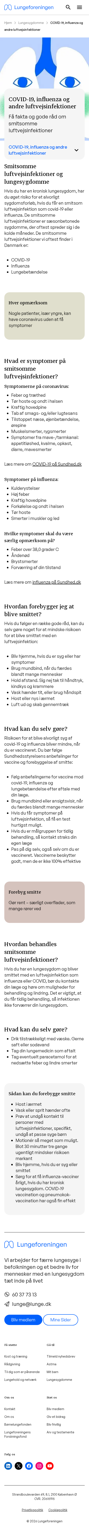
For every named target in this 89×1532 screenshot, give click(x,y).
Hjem (8, 23)
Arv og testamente (60, 1432)
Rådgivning (12, 1364)
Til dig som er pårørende (22, 1372)
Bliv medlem (23, 1319)
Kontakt (9, 1409)
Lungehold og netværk (20, 1379)
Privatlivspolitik (32, 1510)
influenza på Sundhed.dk (56, 582)
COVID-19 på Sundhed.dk (57, 464)
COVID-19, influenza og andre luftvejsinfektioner (38, 150)
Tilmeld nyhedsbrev (61, 1356)
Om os (9, 1416)
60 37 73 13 (24, 1294)
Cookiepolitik (57, 1510)
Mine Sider (60, 1319)
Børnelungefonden (17, 1424)
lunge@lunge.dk (31, 1304)
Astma (51, 1364)
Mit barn (52, 1372)
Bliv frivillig (54, 1424)
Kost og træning (15, 1356)
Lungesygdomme (31, 23)
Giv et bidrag (56, 1416)
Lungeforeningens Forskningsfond (17, 1434)
